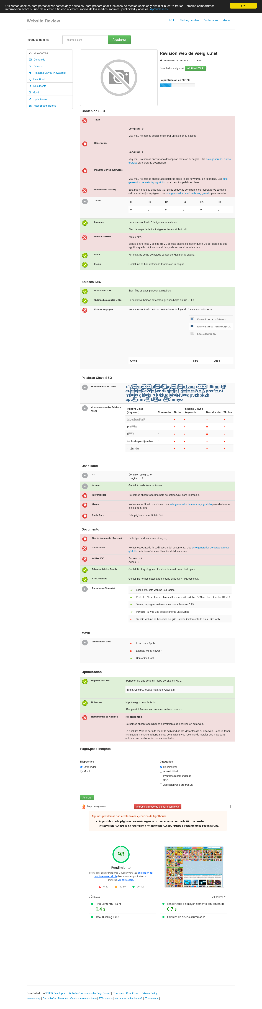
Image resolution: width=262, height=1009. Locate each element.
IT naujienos (151, 998)
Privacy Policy (149, 993)
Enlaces (36, 66)
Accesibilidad (170, 771)
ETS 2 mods (106, 998)
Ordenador (90, 767)
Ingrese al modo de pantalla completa (157, 806)
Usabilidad (38, 79)
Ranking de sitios (189, 20)
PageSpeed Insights (44, 105)
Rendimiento (170, 767)
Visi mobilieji (33, 998)
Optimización (39, 99)
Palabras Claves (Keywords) (49, 72)
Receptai (63, 998)
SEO (165, 780)
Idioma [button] (227, 20)
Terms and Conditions (125, 993)
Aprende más (159, 9)
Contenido (38, 59)
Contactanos (211, 20)
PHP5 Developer (55, 993)
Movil (35, 92)
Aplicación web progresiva (178, 784)
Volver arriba (40, 53)
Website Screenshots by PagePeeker (90, 993)
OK (243, 5)
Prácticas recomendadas (177, 775)
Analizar (119, 39)
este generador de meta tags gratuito (191, 504)
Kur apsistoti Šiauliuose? (128, 998)
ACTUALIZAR (195, 68)
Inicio (172, 20)
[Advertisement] (131, 950)
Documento (38, 86)
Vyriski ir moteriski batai (83, 998)
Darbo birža (49, 998)
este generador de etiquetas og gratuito (188, 193)
